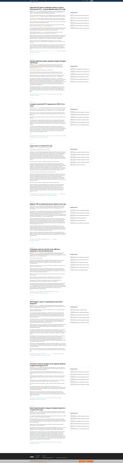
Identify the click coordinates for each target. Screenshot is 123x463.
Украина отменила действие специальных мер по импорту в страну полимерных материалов (80, 215)
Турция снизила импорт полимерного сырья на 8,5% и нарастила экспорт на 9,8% (80, 374)
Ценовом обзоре (54, 110)
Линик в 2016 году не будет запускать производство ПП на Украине (80, 15)
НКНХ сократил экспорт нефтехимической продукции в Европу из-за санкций (80, 69)
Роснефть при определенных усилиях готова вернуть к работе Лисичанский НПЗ (80, 28)
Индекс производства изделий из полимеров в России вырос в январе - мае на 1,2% (80, 159)
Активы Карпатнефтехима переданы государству (78, 220)
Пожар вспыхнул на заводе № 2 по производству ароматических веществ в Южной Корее (80, 124)
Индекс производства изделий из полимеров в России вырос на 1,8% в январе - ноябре (80, 418)
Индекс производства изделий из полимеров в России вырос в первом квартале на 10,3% (80, 152)
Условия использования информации (47, 457)
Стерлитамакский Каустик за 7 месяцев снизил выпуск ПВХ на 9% (80, 428)
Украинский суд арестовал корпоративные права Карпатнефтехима (80, 223)
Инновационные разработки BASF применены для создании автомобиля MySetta (80, 322)
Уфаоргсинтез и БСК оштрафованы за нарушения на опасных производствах (80, 426)
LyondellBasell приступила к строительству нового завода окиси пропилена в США (80, 312)
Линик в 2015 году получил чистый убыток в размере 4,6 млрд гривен (80, 18)
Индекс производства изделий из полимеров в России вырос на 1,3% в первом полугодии (80, 157)
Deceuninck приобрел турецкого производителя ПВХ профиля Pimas (80, 379)
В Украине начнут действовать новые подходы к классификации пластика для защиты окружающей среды (80, 212)
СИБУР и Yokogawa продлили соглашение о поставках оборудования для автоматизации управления (80, 423)
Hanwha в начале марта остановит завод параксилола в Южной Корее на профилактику (80, 122)
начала (31, 285)
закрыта (42, 25)
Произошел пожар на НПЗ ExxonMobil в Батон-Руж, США (79, 262)
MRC (30, 92)
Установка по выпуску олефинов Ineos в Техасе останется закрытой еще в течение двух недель (80, 421)
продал (60, 329)
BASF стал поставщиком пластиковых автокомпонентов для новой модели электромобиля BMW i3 (80, 317)
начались (36, 19)
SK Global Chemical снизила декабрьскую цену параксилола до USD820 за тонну (80, 117)
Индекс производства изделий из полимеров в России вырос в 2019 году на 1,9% (80, 162)
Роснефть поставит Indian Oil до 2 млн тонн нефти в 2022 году (80, 71)
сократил (61, 427)
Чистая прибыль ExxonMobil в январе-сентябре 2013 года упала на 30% (80, 264)
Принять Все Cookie (90, 461)
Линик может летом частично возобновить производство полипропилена (80, 20)
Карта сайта (37, 457)
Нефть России (39, 67)
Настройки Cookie (82, 461)
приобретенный (38, 16)
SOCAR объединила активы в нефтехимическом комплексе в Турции (80, 382)
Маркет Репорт (35, 11)
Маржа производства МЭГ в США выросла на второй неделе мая (80, 257)
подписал (60, 386)
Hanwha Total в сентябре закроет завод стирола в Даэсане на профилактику (80, 119)
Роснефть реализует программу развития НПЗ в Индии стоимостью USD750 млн (80, 74)
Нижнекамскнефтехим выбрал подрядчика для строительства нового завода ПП (80, 76)
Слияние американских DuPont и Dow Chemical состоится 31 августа (80, 259)
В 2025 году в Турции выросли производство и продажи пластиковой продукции (80, 371)
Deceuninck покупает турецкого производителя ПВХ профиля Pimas (80, 384)
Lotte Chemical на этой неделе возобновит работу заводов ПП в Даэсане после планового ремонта (80, 81)
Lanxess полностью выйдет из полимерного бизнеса (78, 309)
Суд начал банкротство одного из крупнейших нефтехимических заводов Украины (80, 210)
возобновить (42, 32)
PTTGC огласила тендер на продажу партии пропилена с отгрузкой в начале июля (80, 79)
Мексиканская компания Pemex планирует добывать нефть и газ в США (80, 267)
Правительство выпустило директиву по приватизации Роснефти (80, 23)
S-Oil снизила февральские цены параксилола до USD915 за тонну (80, 114)
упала (56, 78)
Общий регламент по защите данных (62, 457)
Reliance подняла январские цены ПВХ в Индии (77, 164)
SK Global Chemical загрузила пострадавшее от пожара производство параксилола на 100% (80, 112)
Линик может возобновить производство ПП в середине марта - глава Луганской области (80, 25)
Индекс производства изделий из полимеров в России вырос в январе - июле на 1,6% (80, 154)
